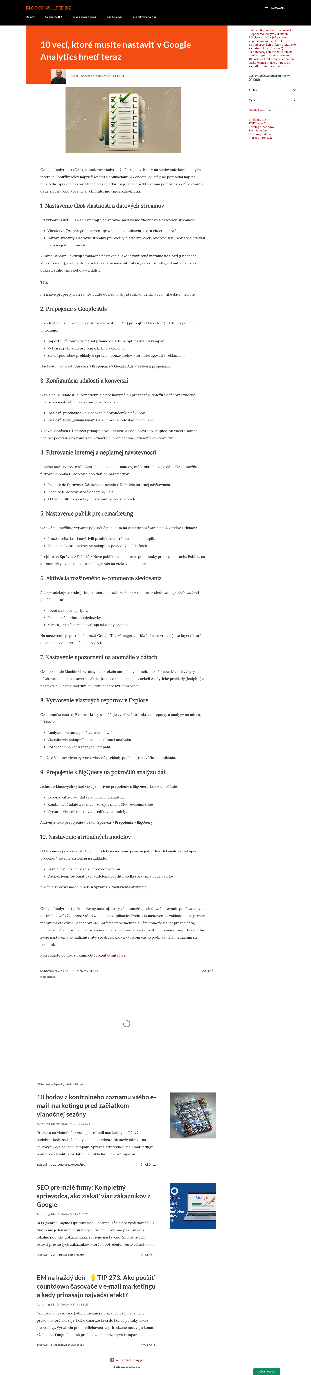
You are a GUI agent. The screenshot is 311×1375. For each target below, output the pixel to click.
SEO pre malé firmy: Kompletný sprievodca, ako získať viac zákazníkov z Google (93, 1195)
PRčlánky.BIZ (257, 119)
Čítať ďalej (148, 1164)
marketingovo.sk (260, 137)
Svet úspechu (258, 130)
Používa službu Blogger (129, 1360)
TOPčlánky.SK (258, 123)
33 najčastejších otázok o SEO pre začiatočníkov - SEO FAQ (272, 46)
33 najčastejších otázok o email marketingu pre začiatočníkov (270, 53)
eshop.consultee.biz (84, 16)
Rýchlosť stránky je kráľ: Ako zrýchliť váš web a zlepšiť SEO (269, 39)
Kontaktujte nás (111, 955)
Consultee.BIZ (53, 16)
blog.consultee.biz (48, 7)
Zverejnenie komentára (68, 1164)
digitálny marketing (84, 970)
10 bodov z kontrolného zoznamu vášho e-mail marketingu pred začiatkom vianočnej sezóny (96, 1105)
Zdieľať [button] (207, 970)
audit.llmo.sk (114, 16)
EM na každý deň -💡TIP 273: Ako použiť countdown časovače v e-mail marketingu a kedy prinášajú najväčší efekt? (96, 1286)
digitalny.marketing (144, 16)
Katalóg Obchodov (261, 127)
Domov (30, 16)
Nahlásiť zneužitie (260, 110)
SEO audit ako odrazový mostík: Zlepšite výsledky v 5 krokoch (270, 32)
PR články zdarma (261, 134)
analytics (62, 970)
